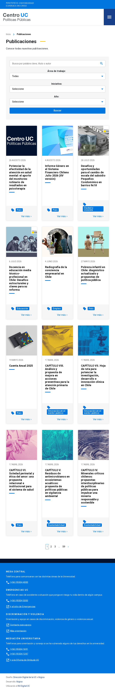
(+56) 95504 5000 (19, 600)
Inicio (8, 34)
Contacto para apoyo (20, 625)
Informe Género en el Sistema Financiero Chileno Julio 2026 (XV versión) (57, 172)
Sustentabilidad (56, 525)
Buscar (57, 110)
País (19, 210)
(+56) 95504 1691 (19, 649)
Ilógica (41, 677)
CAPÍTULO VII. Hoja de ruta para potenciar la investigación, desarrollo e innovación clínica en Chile (93, 375)
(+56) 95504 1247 (19, 654)
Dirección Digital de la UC (24, 677)
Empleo (57, 308)
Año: (56, 96)
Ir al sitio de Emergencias (22, 606)
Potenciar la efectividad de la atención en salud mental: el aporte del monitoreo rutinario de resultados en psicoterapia (20, 177)
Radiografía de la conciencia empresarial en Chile (56, 271)
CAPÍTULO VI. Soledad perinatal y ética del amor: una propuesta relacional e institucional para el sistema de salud (21, 480)
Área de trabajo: (56, 71)
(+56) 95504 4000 (19, 582)
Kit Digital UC (24, 686)
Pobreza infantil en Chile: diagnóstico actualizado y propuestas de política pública (93, 273)
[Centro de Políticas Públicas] (17, 16)
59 (63, 546)
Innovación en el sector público (56, 412)
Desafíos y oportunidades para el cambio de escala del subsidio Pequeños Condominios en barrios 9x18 (93, 175)
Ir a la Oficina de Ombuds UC (24, 660)
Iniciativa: (56, 83)
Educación (22, 308)
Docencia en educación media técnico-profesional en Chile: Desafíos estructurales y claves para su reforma (20, 278)
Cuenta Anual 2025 (21, 365)
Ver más (26, 216)
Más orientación (18, 631)
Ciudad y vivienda (88, 209)
